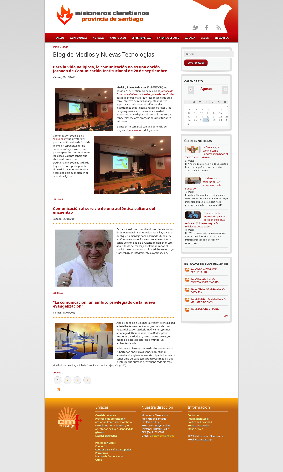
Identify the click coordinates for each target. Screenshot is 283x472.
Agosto (206, 88)
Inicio (60, 37)
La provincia (78, 37)
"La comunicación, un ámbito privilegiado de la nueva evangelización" (104, 304)
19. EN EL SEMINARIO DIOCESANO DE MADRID (205, 280)
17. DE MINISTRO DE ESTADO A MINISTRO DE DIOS (208, 300)
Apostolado (118, 37)
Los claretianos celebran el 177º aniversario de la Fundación (203, 183)
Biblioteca (221, 37)
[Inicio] (102, 15)
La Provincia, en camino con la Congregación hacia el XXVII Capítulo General (206, 152)
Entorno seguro (168, 37)
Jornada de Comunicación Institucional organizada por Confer (145, 92)
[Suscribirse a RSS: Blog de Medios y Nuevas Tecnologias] (58, 392)
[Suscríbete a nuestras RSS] (218, 28)
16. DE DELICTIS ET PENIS (205, 308)
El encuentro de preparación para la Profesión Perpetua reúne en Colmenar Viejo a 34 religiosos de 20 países (205, 219)
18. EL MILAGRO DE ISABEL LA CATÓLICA (207, 290)
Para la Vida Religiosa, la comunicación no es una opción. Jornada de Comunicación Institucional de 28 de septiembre (110, 68)
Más (226, 316)
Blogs (205, 37)
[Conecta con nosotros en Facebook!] (207, 28)
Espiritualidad (142, 37)
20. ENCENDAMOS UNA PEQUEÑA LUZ (204, 270)
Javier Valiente (135, 130)
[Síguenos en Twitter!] (195, 28)
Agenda (190, 37)
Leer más (58, 199)
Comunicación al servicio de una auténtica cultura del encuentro (104, 210)
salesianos (59, 139)
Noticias (98, 37)
